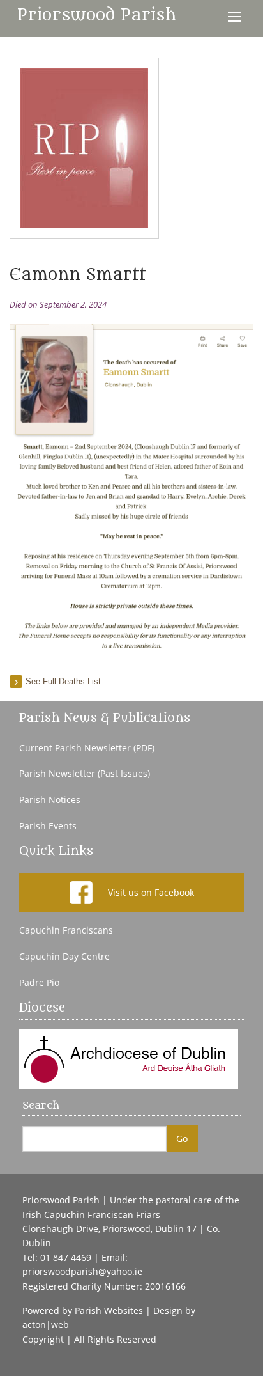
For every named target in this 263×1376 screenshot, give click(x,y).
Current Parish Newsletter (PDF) (86, 748)
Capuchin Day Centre (64, 956)
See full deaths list (63, 681)
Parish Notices (49, 799)
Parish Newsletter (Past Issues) (84, 773)
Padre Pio (39, 982)
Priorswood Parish (96, 15)
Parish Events (48, 826)
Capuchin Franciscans (66, 930)
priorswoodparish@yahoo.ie (82, 1271)
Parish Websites (109, 1310)
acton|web (45, 1324)
